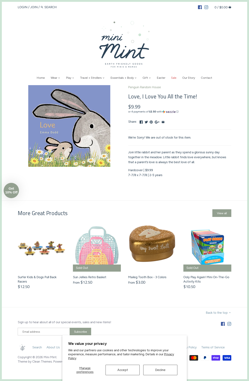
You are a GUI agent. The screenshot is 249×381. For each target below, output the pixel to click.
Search (37, 347)
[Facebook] (200, 6)
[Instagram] (206, 6)
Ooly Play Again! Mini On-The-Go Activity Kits (206, 279)
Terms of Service (213, 347)
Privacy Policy (187, 347)
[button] (179, 111)
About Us (53, 347)
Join (34, 7)
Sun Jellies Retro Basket (89, 277)
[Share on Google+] (157, 121)
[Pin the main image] (151, 121)
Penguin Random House (144, 87)
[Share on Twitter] (146, 121)
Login (23, 7)
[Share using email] (163, 121)
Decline (160, 370)
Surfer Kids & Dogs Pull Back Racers (37, 279)
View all (222, 213)
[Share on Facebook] (141, 121)
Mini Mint (50, 357)
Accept (122, 370)
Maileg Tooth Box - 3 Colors (147, 277)
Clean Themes (42, 361)
